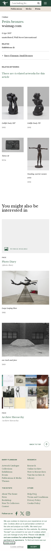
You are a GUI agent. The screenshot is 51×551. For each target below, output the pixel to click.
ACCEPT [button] (33, 547)
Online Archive (34, 469)
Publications (16, 9)
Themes (5, 481)
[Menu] (45, 3)
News (4, 497)
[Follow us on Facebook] (16, 513)
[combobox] (23, 3)
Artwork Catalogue (10, 466)
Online (5, 17)
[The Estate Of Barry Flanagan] (6, 3)
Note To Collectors (10, 503)
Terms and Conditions (37, 497)
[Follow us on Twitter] (22, 513)
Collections (7, 469)
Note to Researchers (36, 472)
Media (28, 9)
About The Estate (9, 494)
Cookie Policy (33, 503)
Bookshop (6, 500)
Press (37, 9)
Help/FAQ (32, 494)
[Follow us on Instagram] (28, 514)
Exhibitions (8, 47)
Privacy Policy (34, 500)
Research (31, 466)
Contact (5, 506)
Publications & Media (11, 478)
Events (5, 475)
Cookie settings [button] (17, 547)
